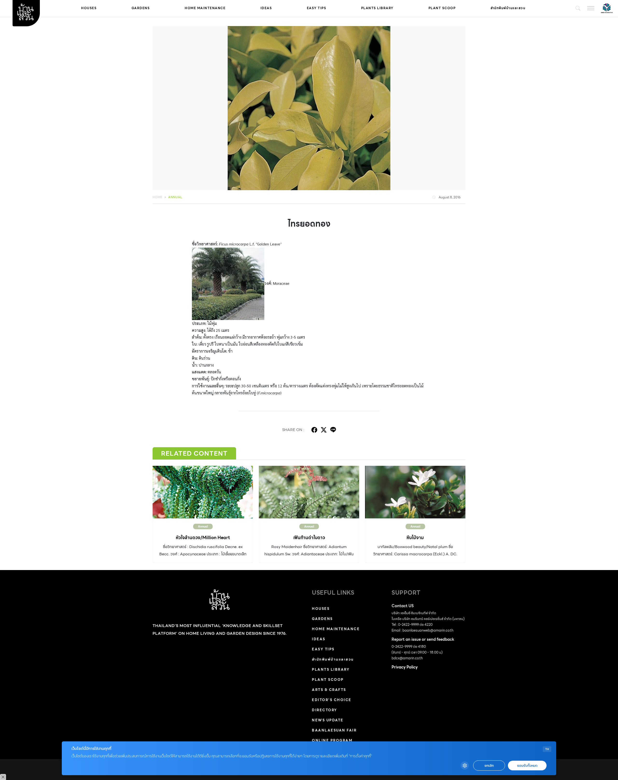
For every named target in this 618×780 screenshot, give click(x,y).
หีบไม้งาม (415, 537)
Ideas (266, 8)
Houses (89, 8)
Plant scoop (442, 8)
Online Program (332, 740)
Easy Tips (316, 8)
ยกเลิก (489, 765)
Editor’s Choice (331, 700)
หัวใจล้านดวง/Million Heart (203, 537)
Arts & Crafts (329, 689)
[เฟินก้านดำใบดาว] (309, 492)
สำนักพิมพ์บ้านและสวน (508, 8)
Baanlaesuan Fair (334, 730)
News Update (328, 720)
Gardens (141, 8)
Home (157, 197)
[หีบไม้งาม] (415, 492)
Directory (324, 710)
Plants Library (377, 8)
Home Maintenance (205, 8)
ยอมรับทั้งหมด (527, 765)
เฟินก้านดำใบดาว (309, 537)
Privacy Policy (405, 667)
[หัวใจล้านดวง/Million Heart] (203, 492)
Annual (175, 197)
